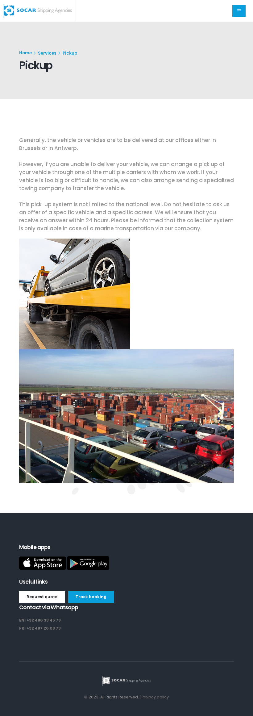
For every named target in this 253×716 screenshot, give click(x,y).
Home (25, 53)
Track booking (91, 596)
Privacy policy (155, 697)
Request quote (42, 596)
